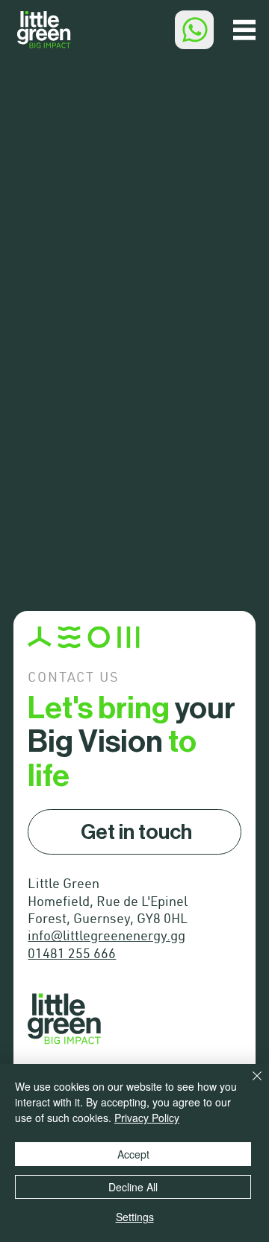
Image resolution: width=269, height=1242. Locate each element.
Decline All (133, 1186)
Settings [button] (135, 1216)
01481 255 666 (72, 955)
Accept (133, 1154)
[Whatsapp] (194, 29)
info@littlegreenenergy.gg (106, 937)
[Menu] (244, 30)
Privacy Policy (146, 1117)
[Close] (248, 1085)
